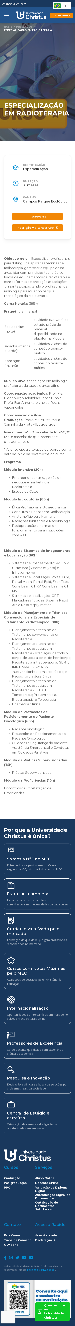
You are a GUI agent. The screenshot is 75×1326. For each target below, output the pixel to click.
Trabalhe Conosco (17, 1240)
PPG (7, 1187)
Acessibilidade (46, 1235)
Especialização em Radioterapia (28, 30)
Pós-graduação (15, 1183)
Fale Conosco (14, 1235)
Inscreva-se (60, 15)
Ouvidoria (11, 1245)
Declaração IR (45, 1240)
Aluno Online (44, 1178)
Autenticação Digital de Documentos (52, 1196)
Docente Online (47, 1183)
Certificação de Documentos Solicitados (46, 1206)
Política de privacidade (41, 1270)
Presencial (24, 26)
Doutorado (55, 18)
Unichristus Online (13, 3)
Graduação (12, 1178)
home (8, 26)
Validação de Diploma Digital (51, 1189)
